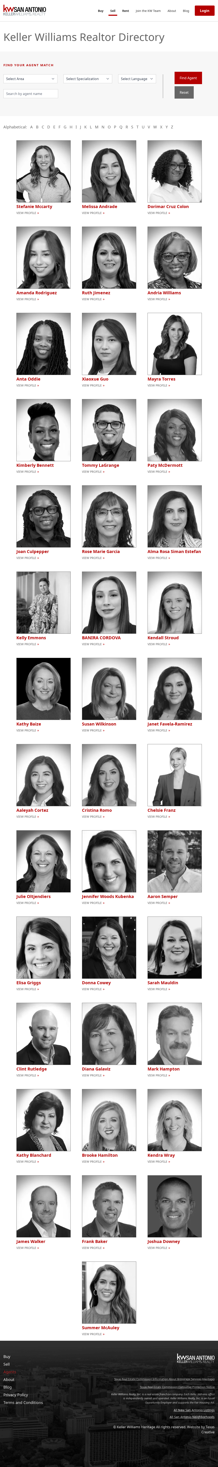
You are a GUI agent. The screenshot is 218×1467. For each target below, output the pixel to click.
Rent (125, 11)
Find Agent (188, 78)
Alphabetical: (15, 127)
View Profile (26, 213)
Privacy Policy (15, 1394)
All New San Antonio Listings (194, 1410)
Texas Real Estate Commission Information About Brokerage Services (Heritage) (164, 1379)
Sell (112, 11)
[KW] (196, 1372)
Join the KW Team (148, 11)
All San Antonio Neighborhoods (192, 1417)
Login (204, 10)
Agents (9, 1371)
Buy (100, 11)
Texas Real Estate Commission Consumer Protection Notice (177, 1387)
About (172, 11)
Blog (186, 11)
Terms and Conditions (23, 1402)
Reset (184, 92)
